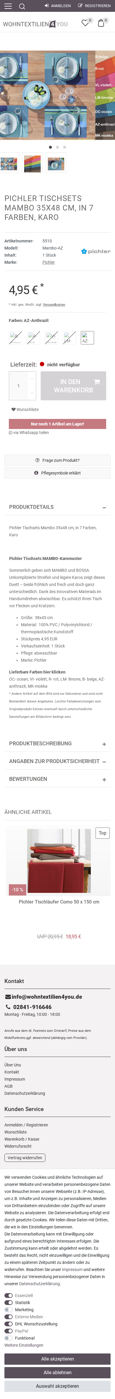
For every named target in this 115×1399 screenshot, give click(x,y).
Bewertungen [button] (28, 779)
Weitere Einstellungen (23, 1345)
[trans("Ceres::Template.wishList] (85, 23)
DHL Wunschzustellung (36, 1324)
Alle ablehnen (58, 1372)
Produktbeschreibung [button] (40, 744)
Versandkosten (54, 305)
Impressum (14, 1079)
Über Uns (12, 1065)
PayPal (21, 1331)
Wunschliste (27, 409)
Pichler (48, 262)
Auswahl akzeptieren (57, 1386)
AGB (8, 1086)
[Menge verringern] (32, 393)
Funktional (24, 1338)
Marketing (24, 1309)
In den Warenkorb (73, 386)
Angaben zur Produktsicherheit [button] (54, 761)
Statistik (22, 1302)
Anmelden (60, 6)
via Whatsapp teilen (30, 432)
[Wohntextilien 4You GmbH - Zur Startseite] (35, 22)
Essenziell (24, 1295)
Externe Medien (29, 1316)
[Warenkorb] (101, 22)
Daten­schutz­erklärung (24, 1093)
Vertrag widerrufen (25, 1157)
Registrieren (97, 6)
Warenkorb (14, 1139)
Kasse (33, 1139)
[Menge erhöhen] (32, 379)
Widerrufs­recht (18, 1146)
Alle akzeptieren (57, 1359)
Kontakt (11, 1072)
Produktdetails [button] (31, 507)
